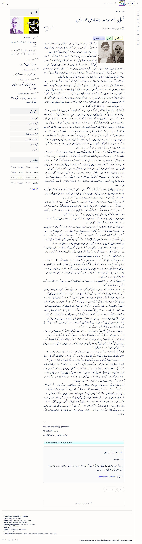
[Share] (47, 28)
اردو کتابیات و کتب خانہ (31, 139)
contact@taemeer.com (107, 476)
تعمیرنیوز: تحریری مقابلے (32, 134)
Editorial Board (27, 533)
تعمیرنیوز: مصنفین (33, 128)
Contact (46, 533)
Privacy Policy (52, 533)
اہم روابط (35, 149)
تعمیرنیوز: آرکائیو (34, 144)
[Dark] (7, 3)
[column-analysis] (110, 489)
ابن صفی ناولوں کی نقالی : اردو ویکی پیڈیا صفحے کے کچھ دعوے (23, 100)
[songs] (28, 59)
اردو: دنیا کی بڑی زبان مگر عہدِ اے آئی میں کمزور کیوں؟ (24, 86)
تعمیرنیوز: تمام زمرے (32, 123)
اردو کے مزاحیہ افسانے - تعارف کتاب (24, 74)
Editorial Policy (7, 533)
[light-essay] (26, 37)
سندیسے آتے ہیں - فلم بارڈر (28, 64)
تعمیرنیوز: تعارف (34, 118)
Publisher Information (17, 533)
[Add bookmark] (53, 26)
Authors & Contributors (37, 533)
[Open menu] (138, 3)
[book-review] (26, 69)
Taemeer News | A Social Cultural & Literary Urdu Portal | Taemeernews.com (108, 539)
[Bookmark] (3, 3)
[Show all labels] (34, 188)
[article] (120, 489)
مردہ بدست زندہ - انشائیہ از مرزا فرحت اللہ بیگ (23, 43)
